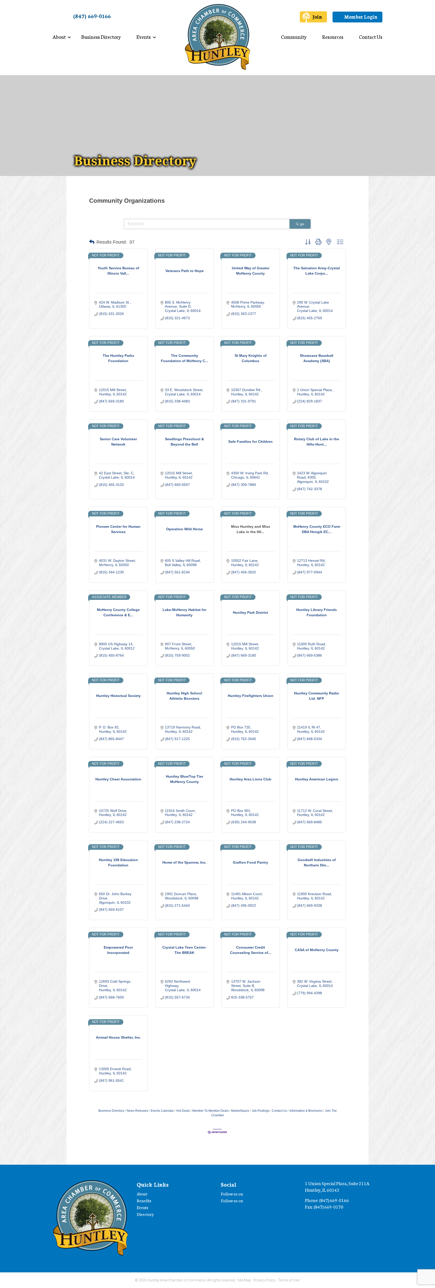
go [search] (302, 224)
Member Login (360, 16)
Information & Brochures (305, 1111)
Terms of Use (288, 1280)
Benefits (144, 1200)
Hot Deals (183, 1111)
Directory (145, 1214)
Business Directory (101, 36)
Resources (332, 36)
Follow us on (232, 1193)
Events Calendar (162, 1111)
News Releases (137, 1111)
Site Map (244, 1280)
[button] (91, 242)
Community (294, 36)
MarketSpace (240, 1111)
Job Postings (260, 1111)
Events (143, 36)
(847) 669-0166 (92, 16)
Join (317, 16)
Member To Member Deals (210, 1111)
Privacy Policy (264, 1280)
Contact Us (370, 36)
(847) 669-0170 (328, 1206)
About (59, 36)
